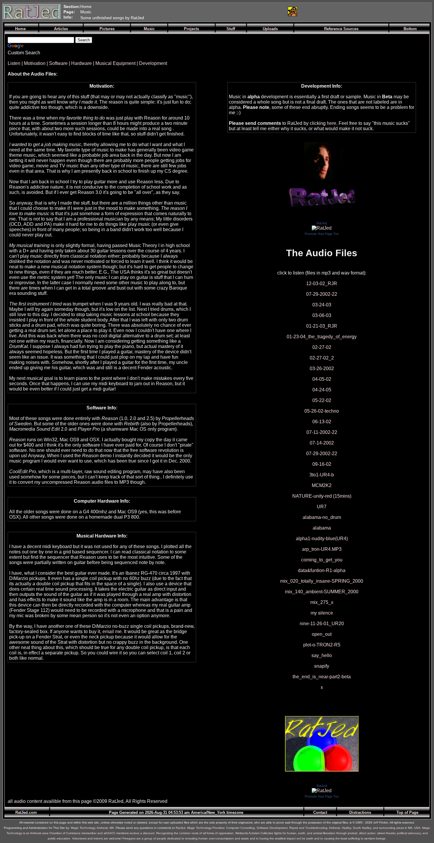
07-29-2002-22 (321, 294)
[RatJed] (322, 228)
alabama (322, 527)
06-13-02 (321, 421)
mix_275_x (321, 602)
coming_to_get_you (321, 559)
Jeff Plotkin (380, 822)
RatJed (321, 223)
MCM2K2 (322, 485)
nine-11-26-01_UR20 (322, 623)
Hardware (81, 63)
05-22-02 (321, 400)
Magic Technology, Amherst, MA (92, 827)
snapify (321, 666)
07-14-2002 (322, 442)
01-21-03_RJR (321, 326)
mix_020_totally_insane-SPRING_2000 (321, 581)
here (331, 123)
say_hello (321, 655)
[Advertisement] (213, 11)
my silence (322, 612)
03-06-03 (321, 315)
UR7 (322, 506)
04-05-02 (321, 379)
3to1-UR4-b (321, 474)
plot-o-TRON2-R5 (321, 644)
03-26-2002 (322, 368)
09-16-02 (321, 464)
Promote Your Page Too (322, 234)
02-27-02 (321, 347)
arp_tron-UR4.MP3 (322, 549)
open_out (322, 634)
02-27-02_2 (322, 357)
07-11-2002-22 (321, 432)
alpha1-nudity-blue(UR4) (322, 538)
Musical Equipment (115, 63)
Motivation (34, 63)
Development (153, 63)
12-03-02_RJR (321, 283)
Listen (14, 63)
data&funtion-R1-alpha (321, 570)
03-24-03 (321, 304)
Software (58, 63)
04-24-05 (321, 389)
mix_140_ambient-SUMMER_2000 (321, 591)
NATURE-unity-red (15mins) (321, 496)
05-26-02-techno (321, 411)
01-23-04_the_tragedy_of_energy (322, 336)
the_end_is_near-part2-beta (322, 676)
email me (112, 631)
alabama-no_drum (322, 517)
